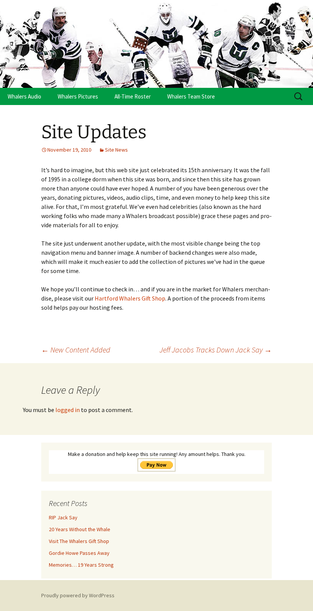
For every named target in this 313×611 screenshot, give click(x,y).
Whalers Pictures (78, 96)
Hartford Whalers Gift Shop (130, 298)
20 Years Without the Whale (79, 529)
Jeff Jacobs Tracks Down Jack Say (216, 349)
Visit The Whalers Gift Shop (79, 541)
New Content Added (75, 349)
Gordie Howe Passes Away (79, 553)
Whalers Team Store (191, 96)
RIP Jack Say (63, 517)
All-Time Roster (133, 96)
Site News (116, 149)
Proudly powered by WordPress (78, 595)
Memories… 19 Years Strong (81, 564)
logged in (67, 410)
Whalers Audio (24, 96)
